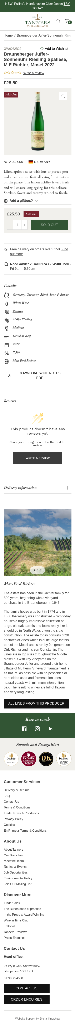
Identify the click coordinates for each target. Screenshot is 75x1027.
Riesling (18, 311)
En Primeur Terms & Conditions (25, 830)
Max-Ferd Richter (24, 361)
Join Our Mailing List (17, 884)
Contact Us (11, 801)
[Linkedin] (50, 728)
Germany (19, 295)
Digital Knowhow (50, 1018)
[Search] (58, 21)
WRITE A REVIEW (38, 458)
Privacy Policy (13, 819)
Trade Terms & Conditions (21, 813)
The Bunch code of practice (22, 909)
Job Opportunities (16, 872)
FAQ (7, 796)
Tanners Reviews (15, 932)
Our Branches (13, 855)
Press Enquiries (14, 937)
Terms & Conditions (17, 807)
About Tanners (13, 849)
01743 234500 (13, 978)
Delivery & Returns (17, 790)
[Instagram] (37, 728)
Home (8, 35)
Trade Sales (12, 903)
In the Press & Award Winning (24, 914)
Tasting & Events (15, 866)
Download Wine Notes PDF (40, 375)
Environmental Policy (18, 878)
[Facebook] (24, 728)
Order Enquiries (26, 999)
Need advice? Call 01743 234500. (36, 264)
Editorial (9, 926)
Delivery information (20, 487)
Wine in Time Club (16, 920)
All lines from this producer (36, 703)
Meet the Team (14, 861)
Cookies (9, 824)
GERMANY (42, 162)
